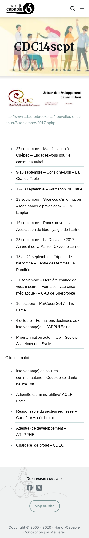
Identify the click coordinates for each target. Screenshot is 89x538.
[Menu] (82, 8)
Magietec (58, 532)
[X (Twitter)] (39, 488)
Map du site (45, 506)
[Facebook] (30, 488)
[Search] (72, 8)
